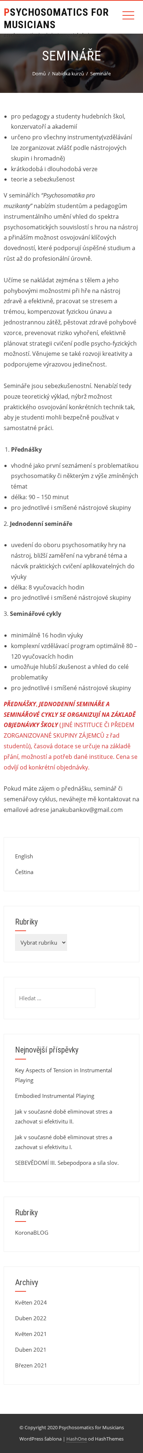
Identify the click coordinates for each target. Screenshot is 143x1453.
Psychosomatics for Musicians (56, 18)
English (24, 856)
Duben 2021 (31, 1349)
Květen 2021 (31, 1333)
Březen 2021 (31, 1365)
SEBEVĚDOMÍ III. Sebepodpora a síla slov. (67, 1162)
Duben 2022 (31, 1318)
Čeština (24, 872)
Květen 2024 (31, 1302)
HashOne (76, 1438)
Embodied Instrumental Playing (54, 1095)
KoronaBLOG (31, 1232)
